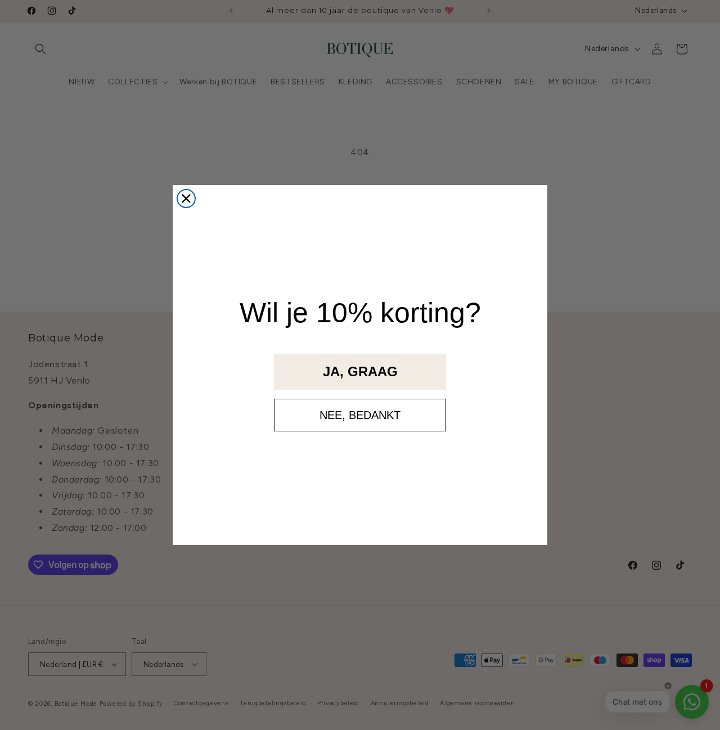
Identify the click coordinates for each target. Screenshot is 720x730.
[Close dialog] (186, 199)
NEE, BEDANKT (360, 415)
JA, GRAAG (360, 371)
